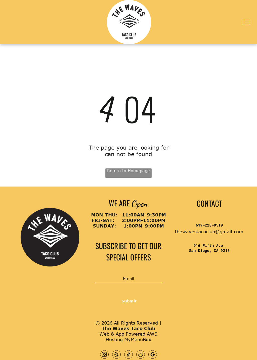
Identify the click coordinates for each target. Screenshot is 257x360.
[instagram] (104, 355)
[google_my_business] (152, 355)
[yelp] (116, 355)
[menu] (245, 22)
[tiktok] (128, 355)
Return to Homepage (128, 170)
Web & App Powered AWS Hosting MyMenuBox (128, 336)
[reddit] (140, 355)
